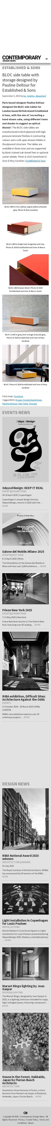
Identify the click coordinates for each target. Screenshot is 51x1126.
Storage (33, 403)
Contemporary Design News (32, 1116)
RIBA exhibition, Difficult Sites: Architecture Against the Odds (23, 697)
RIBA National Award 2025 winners (20, 857)
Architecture (11, 862)
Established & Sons (35, 160)
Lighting (17, 992)
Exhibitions (19, 491)
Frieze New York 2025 (17, 610)
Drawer (18, 400)
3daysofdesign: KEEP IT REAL (22, 488)
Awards (25, 862)
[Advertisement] (25, 27)
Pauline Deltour (9, 403)
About (31, 1123)
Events (6, 491)
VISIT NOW (17, 555)
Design (6, 992)
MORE (5, 505)
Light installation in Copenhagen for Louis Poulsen (25, 922)
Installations (11, 927)
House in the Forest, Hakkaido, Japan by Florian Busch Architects (23, 1080)
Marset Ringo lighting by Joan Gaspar (23, 987)
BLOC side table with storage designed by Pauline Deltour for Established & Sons (20, 82)
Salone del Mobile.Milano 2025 (23, 551)
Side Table (23, 403)
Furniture (18, 396)
